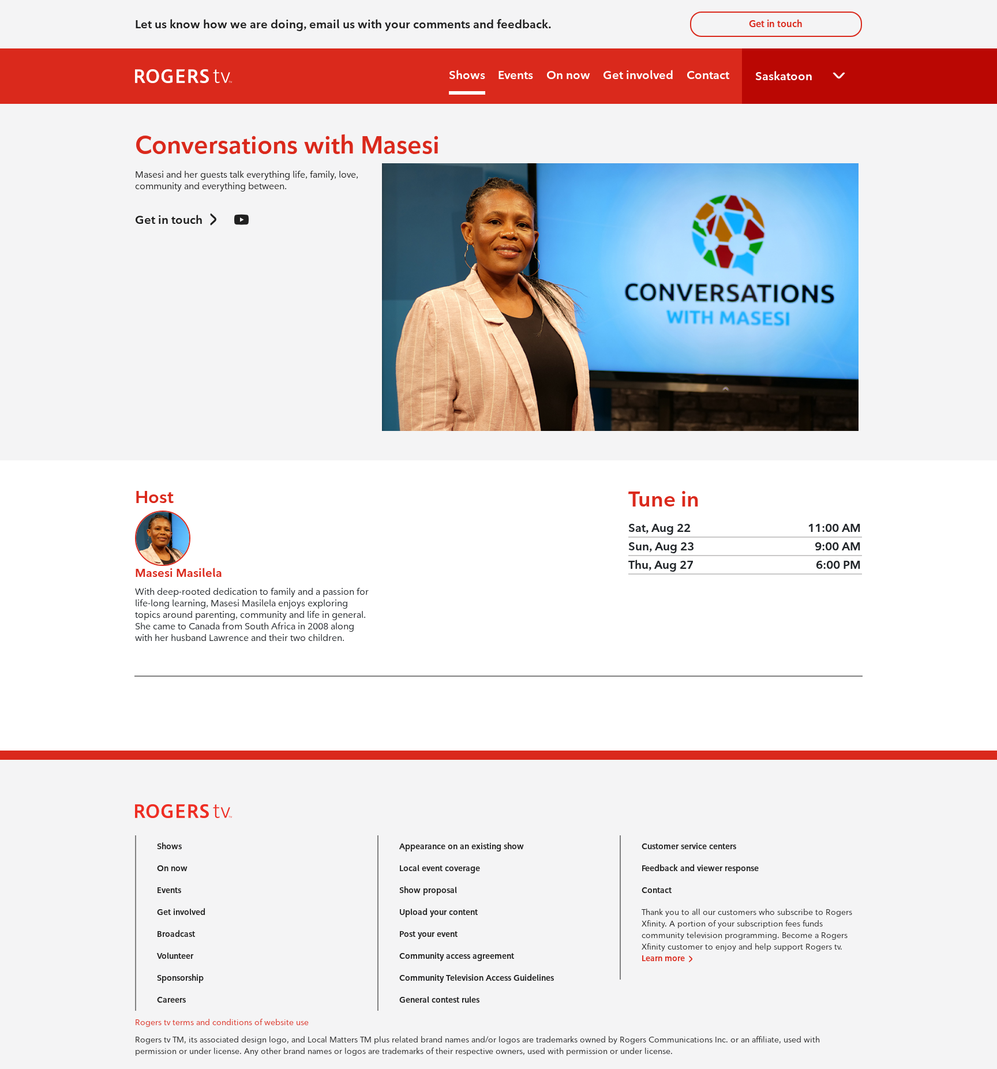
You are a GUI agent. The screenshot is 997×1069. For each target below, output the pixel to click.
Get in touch (776, 23)
